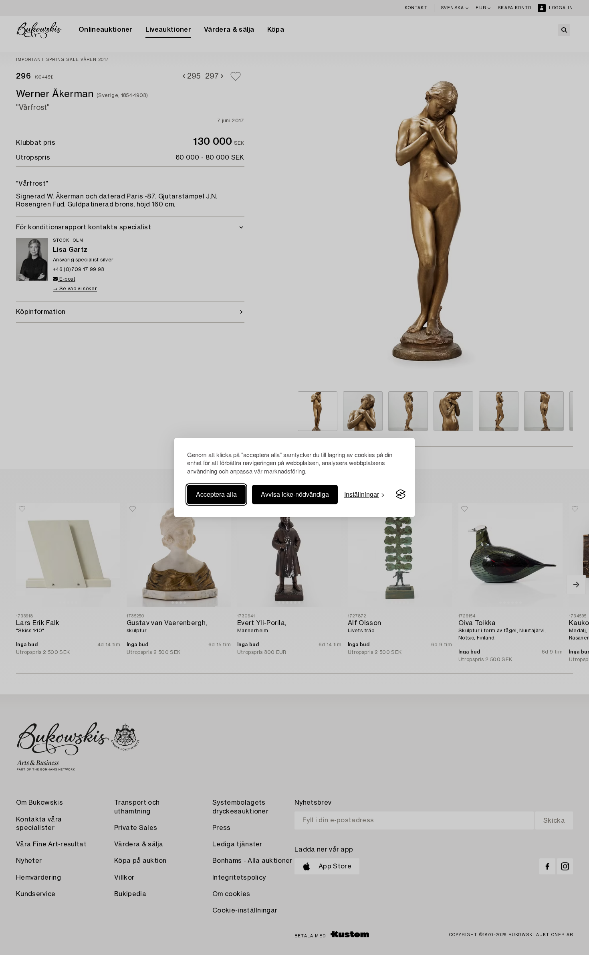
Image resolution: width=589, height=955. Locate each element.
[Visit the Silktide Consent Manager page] (400, 494)
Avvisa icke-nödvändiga (295, 494)
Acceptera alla (216, 494)
